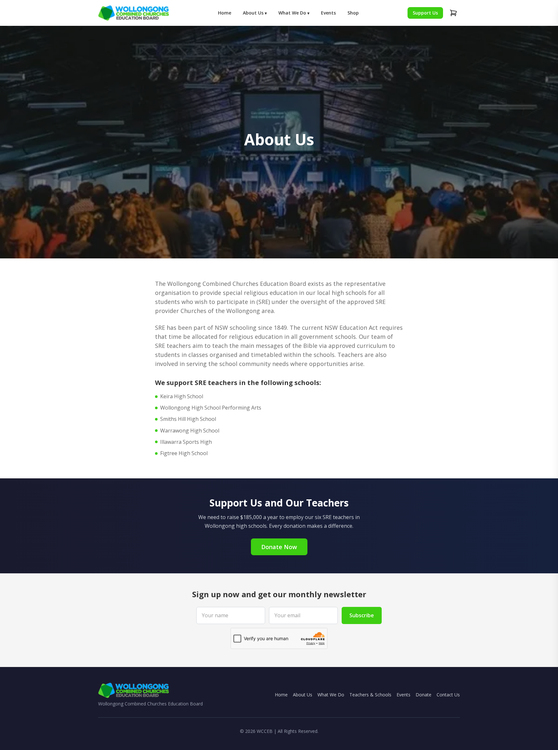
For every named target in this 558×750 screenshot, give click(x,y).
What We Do (293, 13)
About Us (255, 13)
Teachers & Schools (370, 695)
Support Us (425, 13)
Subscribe (361, 615)
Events (328, 13)
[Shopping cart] (453, 12)
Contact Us (448, 695)
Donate (423, 695)
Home (224, 13)
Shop (353, 13)
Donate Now (279, 547)
